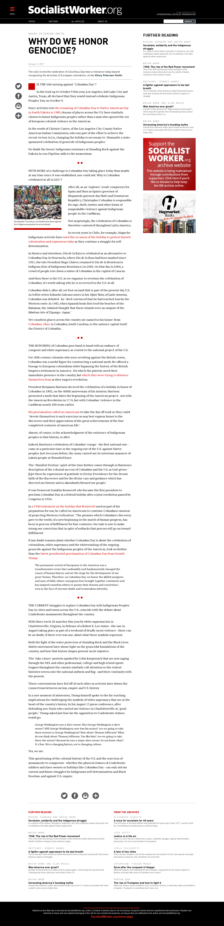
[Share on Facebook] (18, 98)
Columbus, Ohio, (39, 324)
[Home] (89, 10)
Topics (31, 21)
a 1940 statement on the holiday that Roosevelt (63, 506)
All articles (77, 21)
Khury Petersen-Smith (46, 33)
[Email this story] (18, 108)
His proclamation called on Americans (54, 412)
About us (102, 21)
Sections (53, 21)
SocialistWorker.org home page (112, 916)
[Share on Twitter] (18, 88)
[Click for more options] (18, 118)
